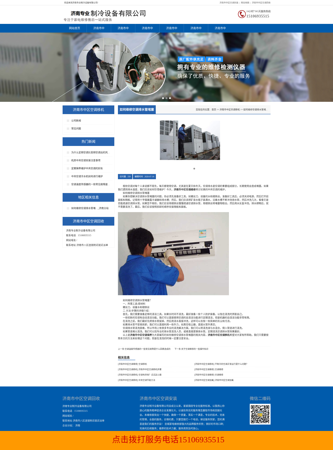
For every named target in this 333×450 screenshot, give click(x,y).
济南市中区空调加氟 (147, 30)
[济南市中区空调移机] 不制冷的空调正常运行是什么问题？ (221, 364)
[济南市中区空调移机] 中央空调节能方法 (136, 380)
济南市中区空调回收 (261, 3)
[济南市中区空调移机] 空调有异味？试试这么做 (139, 375)
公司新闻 (76, 120)
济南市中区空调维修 (123, 30)
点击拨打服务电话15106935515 (168, 439)
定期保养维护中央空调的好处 (87, 168)
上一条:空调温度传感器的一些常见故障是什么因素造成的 (144, 349)
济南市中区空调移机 (171, 30)
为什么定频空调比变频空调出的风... (90, 152)
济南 (77, 425)
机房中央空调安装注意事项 (85, 160)
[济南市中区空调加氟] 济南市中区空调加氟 (214, 380)
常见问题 (76, 128)
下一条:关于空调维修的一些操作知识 (191, 349)
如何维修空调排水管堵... (255, 109)
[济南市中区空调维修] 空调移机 (132, 364)
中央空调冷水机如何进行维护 (87, 176)
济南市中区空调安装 (98, 30)
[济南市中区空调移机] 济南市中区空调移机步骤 (139, 369)
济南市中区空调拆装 (229, 3)
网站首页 (74, 28)
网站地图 (245, 3)
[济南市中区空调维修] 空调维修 (208, 369)
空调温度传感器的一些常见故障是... (90, 184)
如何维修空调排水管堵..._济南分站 (90, 208)
